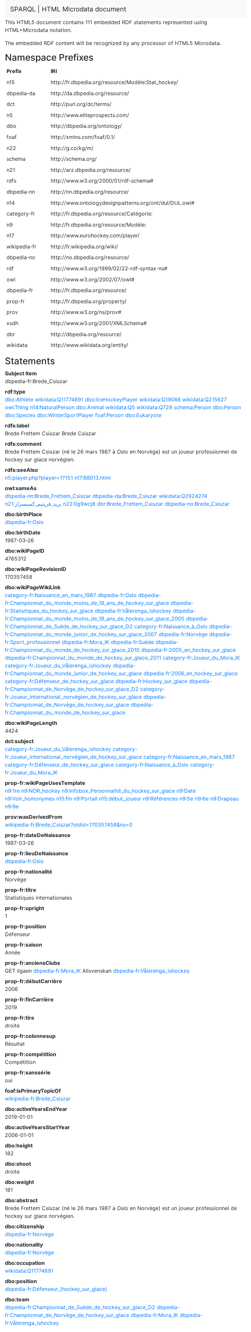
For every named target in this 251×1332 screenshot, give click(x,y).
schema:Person (192, 407)
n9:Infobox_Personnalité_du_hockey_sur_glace (118, 790)
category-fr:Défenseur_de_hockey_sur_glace (59, 681)
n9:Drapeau (224, 798)
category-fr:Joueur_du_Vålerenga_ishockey (58, 665)
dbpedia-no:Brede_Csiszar (197, 504)
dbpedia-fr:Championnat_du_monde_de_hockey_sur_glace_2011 (83, 657)
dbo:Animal (90, 407)
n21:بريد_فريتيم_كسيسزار (33, 504)
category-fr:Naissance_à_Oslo (171, 626)
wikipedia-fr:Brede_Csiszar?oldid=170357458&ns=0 (68, 824)
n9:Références (160, 798)
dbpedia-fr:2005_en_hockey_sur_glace (188, 650)
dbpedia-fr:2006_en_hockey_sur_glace (190, 673)
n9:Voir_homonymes (30, 798)
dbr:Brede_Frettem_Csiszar (130, 504)
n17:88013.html (93, 477)
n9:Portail (85, 798)
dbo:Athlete (19, 399)
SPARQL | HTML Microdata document (68, 9)
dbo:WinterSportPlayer (65, 415)
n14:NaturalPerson (52, 407)
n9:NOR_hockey (40, 790)
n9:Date (186, 790)
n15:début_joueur (120, 798)
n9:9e (12, 806)
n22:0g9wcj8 (79, 504)
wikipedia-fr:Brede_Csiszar (38, 1098)
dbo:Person (227, 407)
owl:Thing (16, 407)
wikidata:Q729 (154, 407)
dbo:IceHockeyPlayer (111, 399)
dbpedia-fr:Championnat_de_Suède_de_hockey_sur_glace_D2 (80, 1307)
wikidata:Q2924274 (183, 496)
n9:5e (186, 798)
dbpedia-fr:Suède (132, 642)
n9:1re (12, 790)
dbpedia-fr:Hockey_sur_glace (151, 681)
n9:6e (202, 798)
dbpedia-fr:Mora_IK (85, 642)
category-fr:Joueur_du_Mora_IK (201, 657)
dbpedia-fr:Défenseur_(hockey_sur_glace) (56, 1289)
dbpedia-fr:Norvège (183, 634)
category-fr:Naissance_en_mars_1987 (50, 595)
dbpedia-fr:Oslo (24, 522)
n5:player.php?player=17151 (39, 477)
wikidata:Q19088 (160, 399)
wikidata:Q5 (120, 407)
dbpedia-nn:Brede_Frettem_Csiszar (48, 496)
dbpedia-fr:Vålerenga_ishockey (133, 610)
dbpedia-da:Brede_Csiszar (124, 496)
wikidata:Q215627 (204, 399)
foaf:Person (109, 415)
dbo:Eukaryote (143, 415)
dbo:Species (20, 415)
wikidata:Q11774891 (59, 399)
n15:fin (64, 798)
